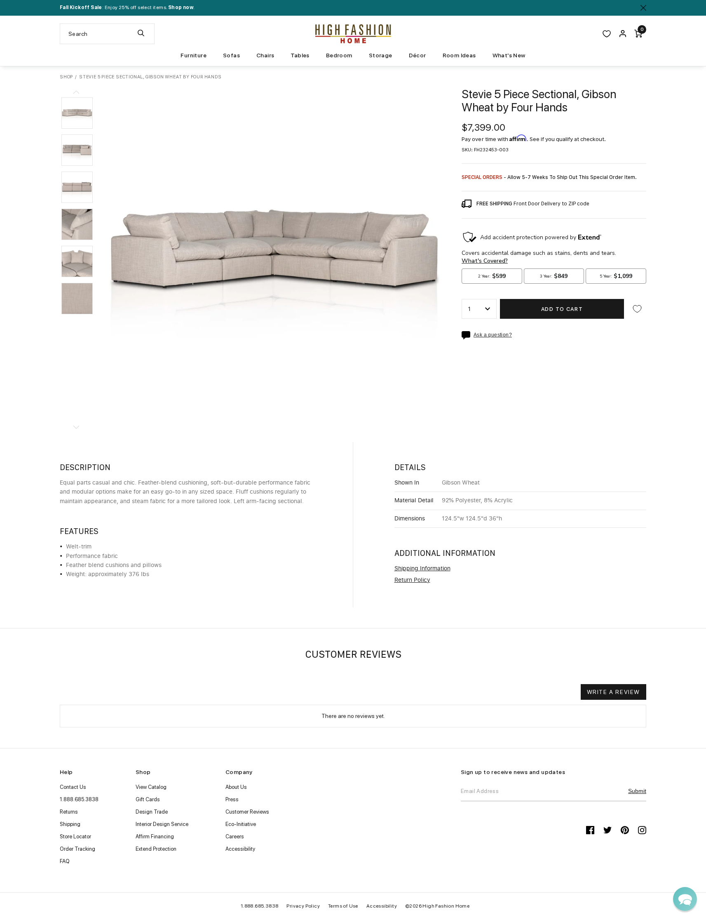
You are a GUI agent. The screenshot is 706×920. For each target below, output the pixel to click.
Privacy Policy (303, 906)
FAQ (65, 861)
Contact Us (73, 787)
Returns (69, 812)
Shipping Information (422, 568)
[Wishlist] (606, 34)
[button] (77, 113)
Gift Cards (148, 799)
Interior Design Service (162, 824)
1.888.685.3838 (79, 799)
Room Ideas (459, 55)
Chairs (265, 55)
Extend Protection (156, 849)
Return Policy (412, 580)
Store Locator (75, 836)
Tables (300, 55)
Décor (417, 55)
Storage (380, 55)
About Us (236, 787)
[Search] (141, 34)
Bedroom (339, 55)
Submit (637, 791)
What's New (509, 55)
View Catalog (151, 787)
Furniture (193, 55)
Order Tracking (77, 849)
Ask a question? (493, 335)
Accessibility (240, 849)
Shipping (70, 824)
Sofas (231, 55)
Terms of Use (343, 906)
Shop (66, 77)
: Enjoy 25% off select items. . (127, 7)
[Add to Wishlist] (637, 309)
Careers (234, 836)
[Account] (622, 34)
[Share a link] (468, 335)
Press (232, 799)
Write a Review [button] (613, 692)
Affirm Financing (155, 836)
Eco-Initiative (240, 824)
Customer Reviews (247, 812)
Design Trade (152, 812)
